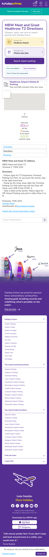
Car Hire (8, 340)
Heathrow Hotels (11, 418)
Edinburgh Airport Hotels (14, 446)
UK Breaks (8, 359)
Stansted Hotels (10, 421)
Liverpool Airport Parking (14, 392)
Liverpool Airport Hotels (13, 437)
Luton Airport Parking (12, 379)
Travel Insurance (10, 333)
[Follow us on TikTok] (27, 506)
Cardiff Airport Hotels (12, 434)
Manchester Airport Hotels (14, 427)
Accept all (41, 553)
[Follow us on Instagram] (22, 506)
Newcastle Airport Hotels (14, 450)
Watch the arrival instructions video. (18, 211)
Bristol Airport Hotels (12, 443)
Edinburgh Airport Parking (14, 401)
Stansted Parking (11, 376)
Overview (7, 146)
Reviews (7, 155)
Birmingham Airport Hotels (14, 431)
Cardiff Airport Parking (13, 388)
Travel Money (9, 349)
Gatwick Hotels (10, 415)
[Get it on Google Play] (24, 527)
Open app (36, 11)
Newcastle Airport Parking (14, 404)
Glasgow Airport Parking (13, 395)
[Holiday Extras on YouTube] (31, 506)
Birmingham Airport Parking (15, 385)
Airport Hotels (10, 327)
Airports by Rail (10, 346)
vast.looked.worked (25, 206)
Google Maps (8, 203)
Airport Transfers (11, 343)
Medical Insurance (11, 337)
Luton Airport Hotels (12, 424)
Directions (8, 151)
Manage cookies (8, 554)
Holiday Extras (11, 2)
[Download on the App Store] (24, 522)
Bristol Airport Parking (13, 398)
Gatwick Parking (10, 369)
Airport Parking (10, 324)
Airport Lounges (10, 330)
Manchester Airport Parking (14, 382)
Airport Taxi (9, 353)
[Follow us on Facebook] (13, 506)
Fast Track (8, 356)
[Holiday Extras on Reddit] (36, 506)
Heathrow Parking (11, 372)
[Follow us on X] (17, 506)
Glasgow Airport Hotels (13, 440)
